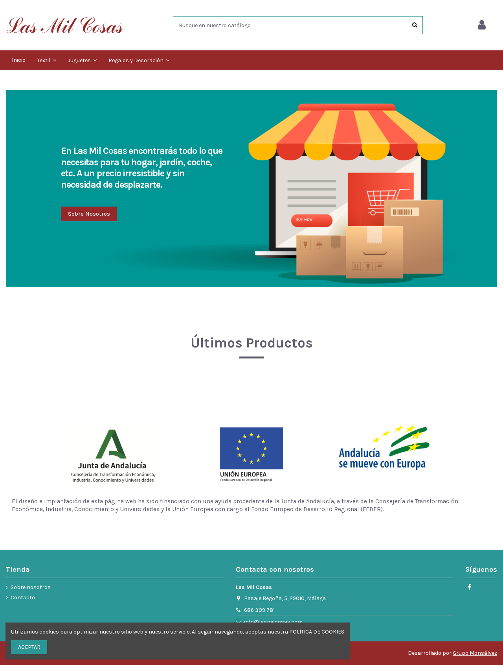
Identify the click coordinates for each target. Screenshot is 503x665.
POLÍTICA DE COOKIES (316, 631)
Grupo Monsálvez (475, 653)
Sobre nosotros (31, 587)
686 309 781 (259, 610)
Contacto (23, 597)
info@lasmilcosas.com (273, 622)
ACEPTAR (29, 647)
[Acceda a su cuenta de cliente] (482, 25)
